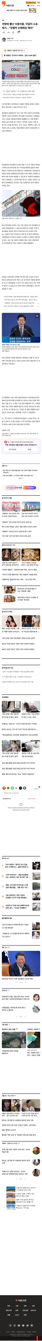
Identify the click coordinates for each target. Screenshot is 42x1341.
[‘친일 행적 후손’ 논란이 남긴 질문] (36, 998)
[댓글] (18, 32)
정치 (8, 1306)
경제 (25, 1306)
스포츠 (17, 1315)
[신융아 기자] (4, 40)
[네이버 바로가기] (27, 1325)
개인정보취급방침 (21, 1332)
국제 (33, 1306)
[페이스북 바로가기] (10, 1325)
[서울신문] (8, 4)
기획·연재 (5, 1025)
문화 (17, 1310)
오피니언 (4, 990)
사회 (3, 20)
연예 (25, 1315)
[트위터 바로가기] (14, 1325)
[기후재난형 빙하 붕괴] (36, 1009)
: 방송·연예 (8, 1096)
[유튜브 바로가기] (19, 1325)
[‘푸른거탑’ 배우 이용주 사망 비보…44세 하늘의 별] (36, 1151)
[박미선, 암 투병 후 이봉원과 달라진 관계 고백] (36, 1162)
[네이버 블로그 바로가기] (31, 1325)
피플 (8, 1315)
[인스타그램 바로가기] (23, 1325)
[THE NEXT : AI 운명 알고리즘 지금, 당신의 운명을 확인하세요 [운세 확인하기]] (21, 487)
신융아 (8, 38)
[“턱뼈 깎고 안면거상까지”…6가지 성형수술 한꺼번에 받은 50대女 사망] (36, 1173)
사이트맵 (28, 1332)
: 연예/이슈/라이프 (10, 1143)
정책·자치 (9, 1310)
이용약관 (13, 1332)
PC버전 (34, 1332)
